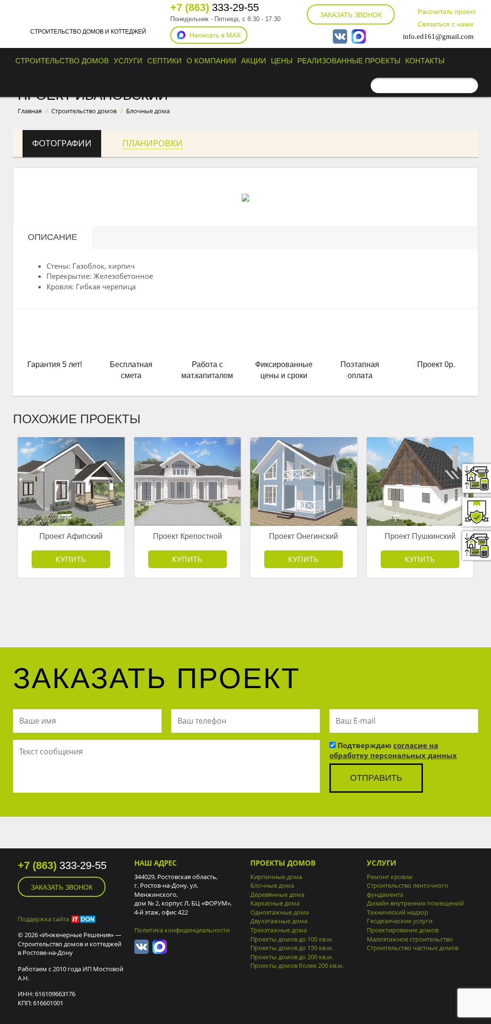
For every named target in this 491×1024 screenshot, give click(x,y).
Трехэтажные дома (278, 930)
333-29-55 (214, 7)
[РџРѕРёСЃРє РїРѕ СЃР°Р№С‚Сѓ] (468, 85)
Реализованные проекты (348, 61)
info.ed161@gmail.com (438, 36)
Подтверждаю (393, 750)
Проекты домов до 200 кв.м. (291, 957)
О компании (211, 61)
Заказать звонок (351, 15)
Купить (71, 559)
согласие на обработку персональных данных (393, 750)
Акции (253, 61)
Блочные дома (272, 885)
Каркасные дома (275, 903)
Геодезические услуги (400, 921)
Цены (281, 61)
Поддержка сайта (43, 919)
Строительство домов (62, 61)
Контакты (424, 61)
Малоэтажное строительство (410, 939)
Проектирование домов (402, 930)
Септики (164, 61)
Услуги (128, 61)
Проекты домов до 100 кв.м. (291, 939)
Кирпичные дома (276, 876)
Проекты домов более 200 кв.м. (297, 965)
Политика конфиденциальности (182, 930)
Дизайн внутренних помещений (415, 903)
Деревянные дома (277, 894)
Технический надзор (397, 912)
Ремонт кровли (389, 876)
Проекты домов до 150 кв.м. (291, 947)
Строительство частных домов (412, 947)
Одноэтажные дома (279, 912)
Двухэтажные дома (278, 921)
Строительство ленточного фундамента (407, 890)
